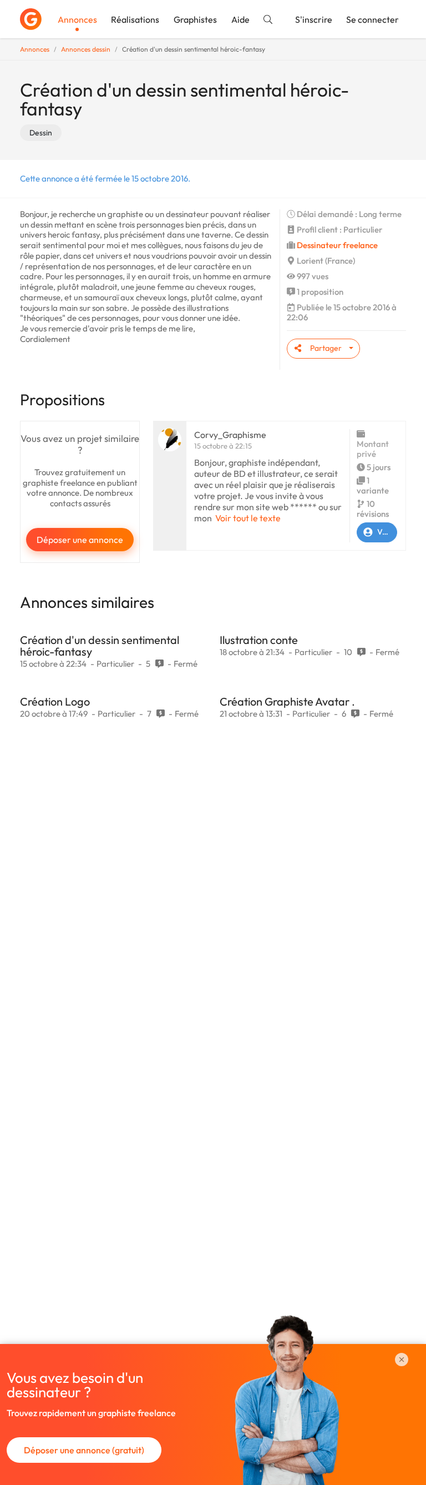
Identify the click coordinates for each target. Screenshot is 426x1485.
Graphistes (195, 19)
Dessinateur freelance (337, 245)
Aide (240, 19)
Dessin (40, 133)
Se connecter (372, 19)
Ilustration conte (259, 640)
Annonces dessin (85, 49)
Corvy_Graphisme (230, 434)
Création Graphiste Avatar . (287, 701)
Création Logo (55, 701)
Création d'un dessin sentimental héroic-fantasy (99, 645)
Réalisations (135, 19)
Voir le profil (387, 532)
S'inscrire (313, 19)
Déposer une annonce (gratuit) (84, 1450)
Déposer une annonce (80, 539)
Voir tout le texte (248, 517)
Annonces (77, 19)
